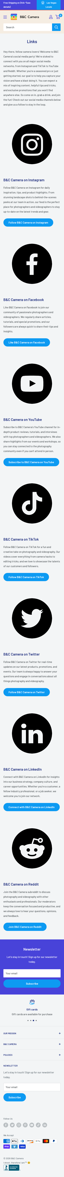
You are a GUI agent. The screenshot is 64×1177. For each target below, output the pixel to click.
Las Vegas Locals (51, 4)
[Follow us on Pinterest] (25, 1125)
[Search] (56, 27)
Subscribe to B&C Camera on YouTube (31, 462)
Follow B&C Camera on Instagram (28, 222)
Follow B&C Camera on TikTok (26, 577)
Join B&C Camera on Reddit (25, 926)
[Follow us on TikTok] (38, 1125)
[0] (58, 17)
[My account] (51, 17)
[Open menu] (5, 17)
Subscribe (32, 983)
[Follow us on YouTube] (31, 1125)
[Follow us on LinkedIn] (44, 1125)
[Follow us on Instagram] (18, 1125)
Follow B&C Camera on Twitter (27, 692)
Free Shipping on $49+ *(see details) (16, 4)
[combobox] (27, 27)
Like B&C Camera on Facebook (27, 342)
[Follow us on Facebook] (5, 1125)
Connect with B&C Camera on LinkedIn (32, 807)
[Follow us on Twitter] (12, 1125)
